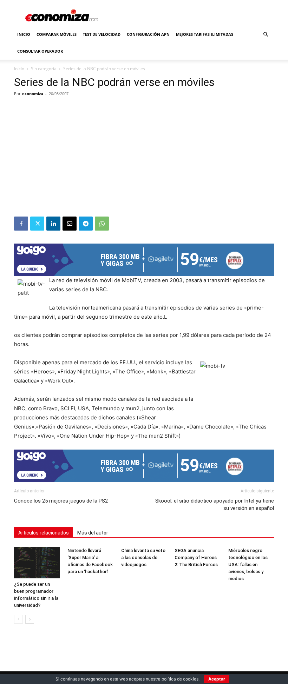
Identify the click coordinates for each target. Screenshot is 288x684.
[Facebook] (21, 224)
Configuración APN (148, 34)
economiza (32, 93)
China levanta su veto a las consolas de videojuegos (143, 557)
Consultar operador (40, 51)
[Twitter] (37, 224)
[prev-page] (18, 619)
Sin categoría (44, 69)
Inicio (23, 34)
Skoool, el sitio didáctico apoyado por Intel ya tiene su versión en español (214, 504)
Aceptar (216, 679)
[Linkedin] (53, 224)
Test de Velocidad (101, 34)
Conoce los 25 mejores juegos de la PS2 (61, 501)
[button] (265, 34)
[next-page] (29, 619)
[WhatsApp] (102, 224)
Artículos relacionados (43, 533)
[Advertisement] (144, 164)
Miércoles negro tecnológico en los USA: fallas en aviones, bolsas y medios (248, 564)
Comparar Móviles (57, 34)
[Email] (70, 224)
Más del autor (92, 533)
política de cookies (180, 679)
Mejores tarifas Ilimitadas (204, 34)
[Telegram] (86, 224)
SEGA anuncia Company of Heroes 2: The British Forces (196, 557)
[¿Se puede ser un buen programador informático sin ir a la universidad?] (37, 563)
